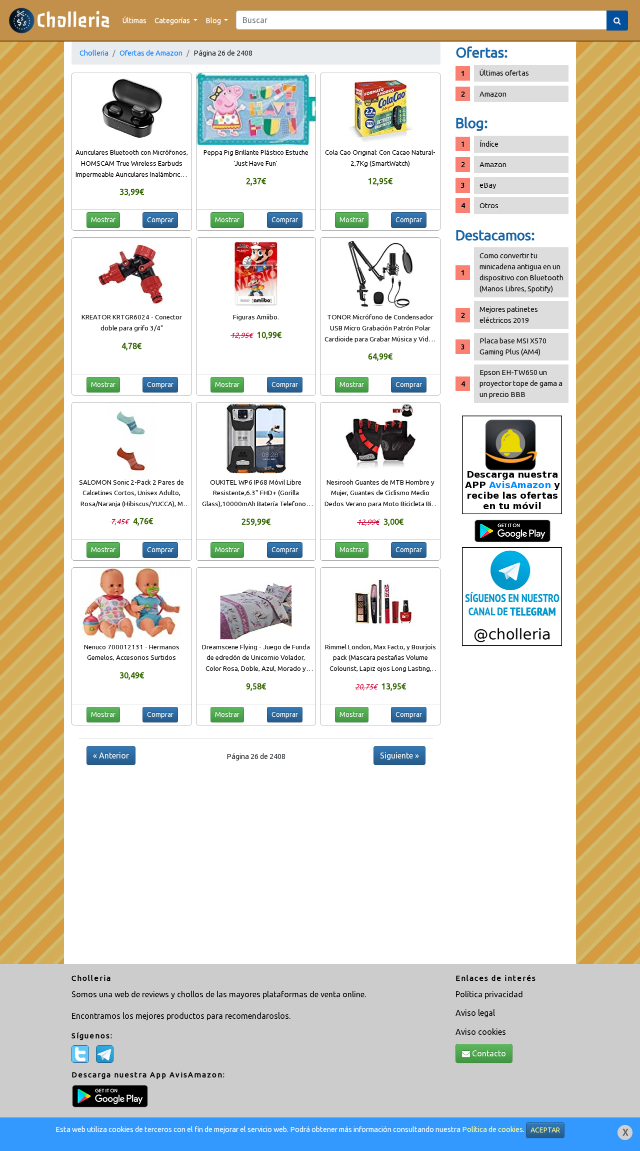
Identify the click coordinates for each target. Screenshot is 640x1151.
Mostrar (103, 220)
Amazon (493, 94)
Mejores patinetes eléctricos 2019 (509, 314)
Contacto (488, 1053)
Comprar (160, 220)
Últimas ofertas (504, 73)
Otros (489, 205)
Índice (489, 144)
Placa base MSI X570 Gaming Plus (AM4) (513, 346)
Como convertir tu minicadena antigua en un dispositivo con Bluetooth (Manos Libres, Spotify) (522, 272)
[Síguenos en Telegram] (512, 596)
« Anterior (111, 755)
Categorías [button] (173, 20)
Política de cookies (492, 1129)
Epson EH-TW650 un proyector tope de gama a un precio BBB (521, 383)
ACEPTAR (545, 1130)
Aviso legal (475, 1012)
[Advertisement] (512, 808)
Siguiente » (399, 755)
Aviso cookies (481, 1031)
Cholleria (94, 53)
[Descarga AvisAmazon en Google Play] (512, 464)
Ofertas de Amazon (151, 53)
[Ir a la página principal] (59, 20)
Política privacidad (489, 994)
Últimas (134, 20)
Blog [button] (214, 20)
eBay (488, 185)
